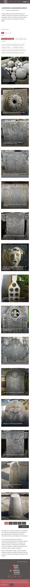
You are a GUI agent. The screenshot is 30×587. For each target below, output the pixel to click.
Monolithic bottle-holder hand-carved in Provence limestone (14, 298)
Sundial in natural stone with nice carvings (14, 361)
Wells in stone (6, 47)
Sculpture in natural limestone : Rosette (13, 112)
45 (10, 33)
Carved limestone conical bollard (12, 517)
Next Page (24, 526)
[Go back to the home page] (5, 1)
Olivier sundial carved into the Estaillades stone (14, 236)
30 (6, 33)
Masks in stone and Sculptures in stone (13, 50)
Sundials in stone (18, 47)
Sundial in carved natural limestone (12, 423)
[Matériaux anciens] (15, 572)
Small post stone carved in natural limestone (12, 485)
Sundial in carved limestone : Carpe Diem (14, 454)
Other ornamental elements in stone (13, 52)
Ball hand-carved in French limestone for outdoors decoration (14, 80)
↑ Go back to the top (22, 562)
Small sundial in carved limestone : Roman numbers (14, 205)
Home (3, 10)
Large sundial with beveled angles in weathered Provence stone (13, 142)
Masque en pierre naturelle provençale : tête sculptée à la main (15, 267)
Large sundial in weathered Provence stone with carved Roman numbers (14, 173)
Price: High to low (21, 39)
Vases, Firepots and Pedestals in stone (13, 45)
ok (11, 584)
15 (2, 33)
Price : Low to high (7, 39)
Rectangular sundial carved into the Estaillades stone (12, 329)
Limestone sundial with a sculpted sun (13, 392)
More (3, 21)
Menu (25, 2)
